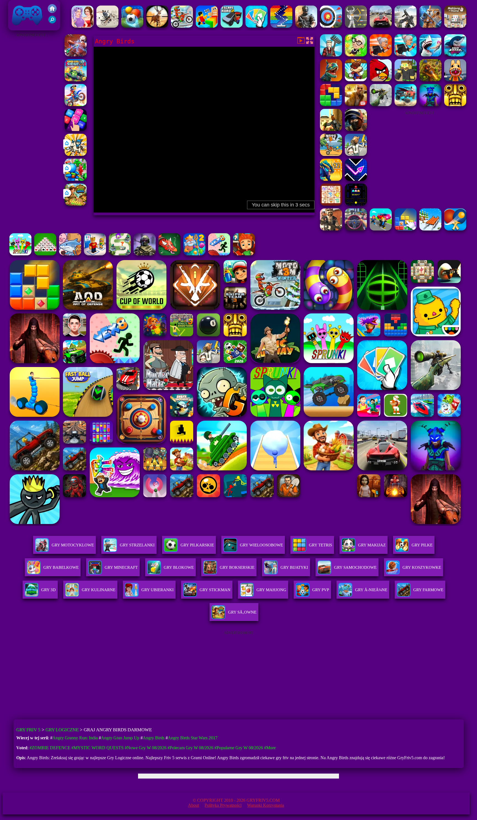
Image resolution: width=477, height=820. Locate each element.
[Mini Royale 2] (331, 229)
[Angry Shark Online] (430, 55)
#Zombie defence (50, 747)
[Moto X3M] (331, 154)
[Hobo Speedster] (76, 104)
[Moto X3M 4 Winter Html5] (182, 26)
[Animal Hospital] (455, 79)
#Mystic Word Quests (97, 747)
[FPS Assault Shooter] (331, 129)
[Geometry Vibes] (356, 179)
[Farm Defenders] (430, 79)
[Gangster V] (356, 104)
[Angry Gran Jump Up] (356, 55)
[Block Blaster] (331, 104)
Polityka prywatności (223, 805)
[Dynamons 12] (331, 179)
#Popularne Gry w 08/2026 (238, 747)
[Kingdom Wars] (76, 154)
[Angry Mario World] (356, 79)
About (193, 805)
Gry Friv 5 (20, 27)
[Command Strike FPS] (405, 26)
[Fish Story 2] (194, 253)
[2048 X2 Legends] (76, 129)
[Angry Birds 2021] (381, 79)
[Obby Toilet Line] (95, 253)
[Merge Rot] (70, 253)
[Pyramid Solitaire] (45, 253)
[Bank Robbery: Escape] (356, 154)
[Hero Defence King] (120, 253)
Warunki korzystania (265, 805)
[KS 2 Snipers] (381, 104)
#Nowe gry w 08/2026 (145, 747)
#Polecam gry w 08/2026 (190, 747)
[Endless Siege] (76, 79)
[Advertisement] (31, 122)
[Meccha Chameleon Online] (76, 55)
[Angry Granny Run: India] (381, 55)
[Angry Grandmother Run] (405, 55)
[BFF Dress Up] (82, 26)
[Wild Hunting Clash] (157, 26)
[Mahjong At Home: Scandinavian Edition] (455, 26)
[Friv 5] (52, 11)
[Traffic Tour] (381, 26)
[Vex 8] (219, 253)
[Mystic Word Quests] (76, 204)
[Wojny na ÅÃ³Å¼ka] (430, 26)
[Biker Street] (107, 26)
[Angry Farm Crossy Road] (331, 55)
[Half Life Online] (306, 26)
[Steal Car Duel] (381, 229)
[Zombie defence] (76, 179)
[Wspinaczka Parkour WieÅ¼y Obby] (207, 26)
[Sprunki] (20, 253)
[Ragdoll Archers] (356, 26)
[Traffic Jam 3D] (356, 229)
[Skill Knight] (169, 253)
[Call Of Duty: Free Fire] (145, 253)
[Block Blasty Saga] (405, 229)
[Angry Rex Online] (331, 79)
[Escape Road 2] (232, 26)
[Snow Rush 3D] (430, 229)
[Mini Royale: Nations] (430, 104)
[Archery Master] (331, 26)
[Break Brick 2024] (281, 26)
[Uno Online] (256, 26)
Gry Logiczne (62, 729)
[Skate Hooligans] (244, 253)
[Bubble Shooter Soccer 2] (132, 26)
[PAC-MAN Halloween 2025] (356, 204)
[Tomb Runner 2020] (455, 104)
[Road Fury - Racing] (405, 104)
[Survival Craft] (405, 79)
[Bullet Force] (356, 129)
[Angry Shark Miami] (455, 55)
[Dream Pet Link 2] (331, 204)
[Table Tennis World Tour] (455, 229)
